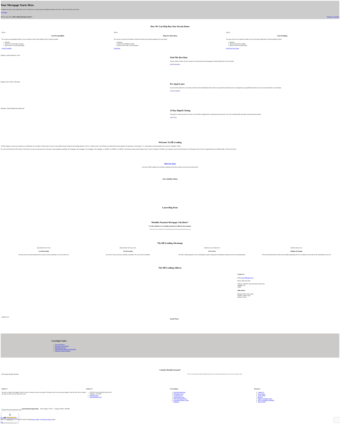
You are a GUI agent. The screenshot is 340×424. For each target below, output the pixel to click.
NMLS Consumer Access (265, 398)
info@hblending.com (247, 278)
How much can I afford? (62, 346)
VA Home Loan (178, 395)
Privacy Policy (262, 402)
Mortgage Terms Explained (62, 351)
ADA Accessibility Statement (266, 400)
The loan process (60, 344)
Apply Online (261, 395)
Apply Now (173, 117)
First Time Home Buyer (180, 398)
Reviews (260, 397)
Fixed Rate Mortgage (179, 392)
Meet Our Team (170, 164)
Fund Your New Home (232, 48)
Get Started (4, 12)
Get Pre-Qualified (7, 48)
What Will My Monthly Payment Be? (65, 349)
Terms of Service (47, 419)
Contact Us (261, 392)
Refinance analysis (60, 348)
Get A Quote (261, 394)
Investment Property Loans (181, 400)
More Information (175, 64)
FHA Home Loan (178, 394)
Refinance (176, 402)
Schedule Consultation (333, 17)
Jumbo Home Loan (179, 397)
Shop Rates (117, 48)
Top (2, 422)
